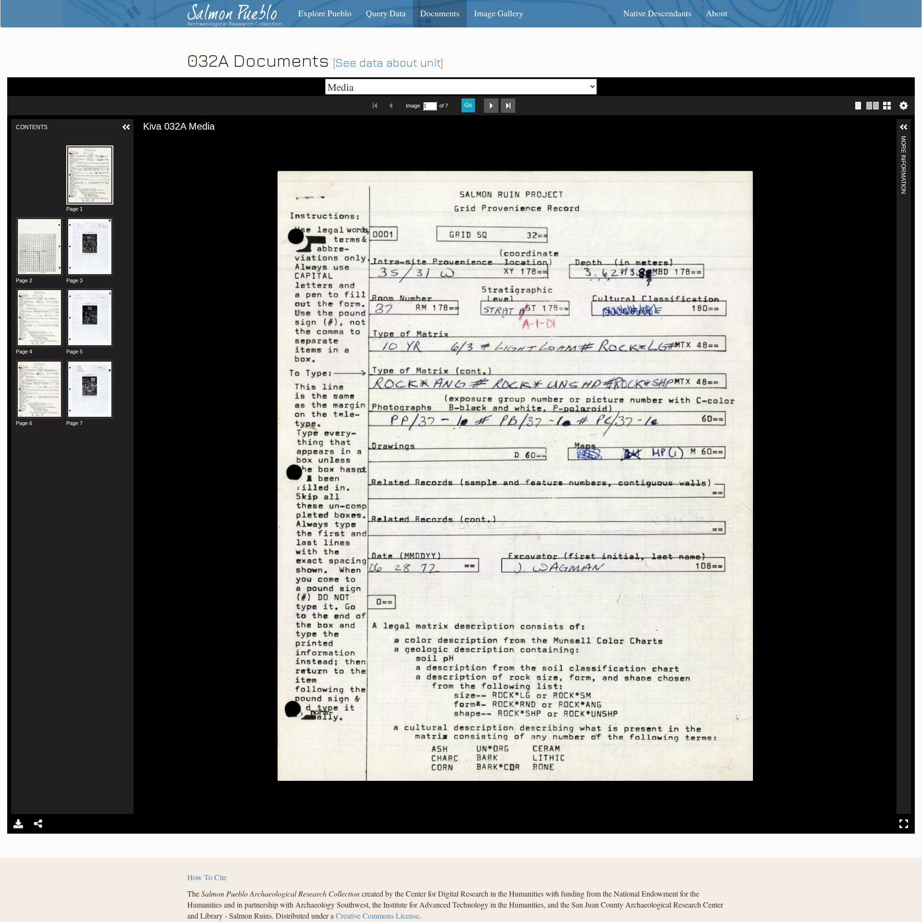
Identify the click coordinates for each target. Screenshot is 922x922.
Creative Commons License (377, 915)
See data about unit (388, 62)
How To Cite (207, 877)
